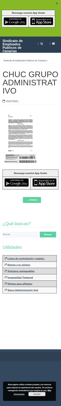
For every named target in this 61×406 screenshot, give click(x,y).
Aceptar (36, 394)
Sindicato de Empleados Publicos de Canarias (13, 46)
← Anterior (32, 200)
